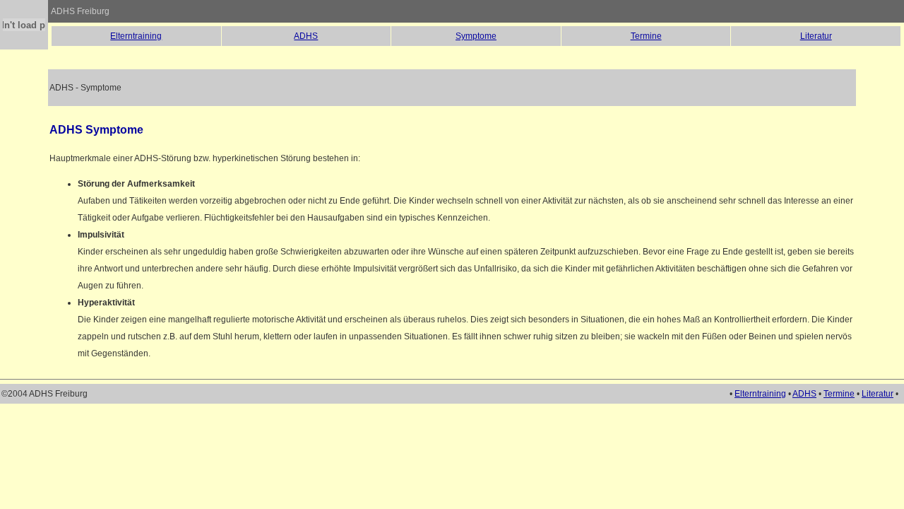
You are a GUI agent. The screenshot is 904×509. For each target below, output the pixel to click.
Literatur (816, 36)
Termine (646, 36)
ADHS (306, 36)
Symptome (476, 36)
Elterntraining (136, 36)
